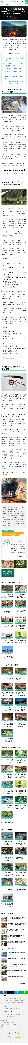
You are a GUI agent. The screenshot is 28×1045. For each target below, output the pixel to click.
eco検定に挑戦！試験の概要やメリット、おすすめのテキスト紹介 (20, 807)
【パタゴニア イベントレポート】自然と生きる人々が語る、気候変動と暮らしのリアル (16, 924)
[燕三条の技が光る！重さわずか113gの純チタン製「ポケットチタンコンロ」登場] (7, 894)
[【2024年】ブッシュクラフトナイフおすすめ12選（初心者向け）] (7, 668)
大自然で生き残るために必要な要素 (15, 78)
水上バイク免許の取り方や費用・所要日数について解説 (7, 807)
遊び (7, 1008)
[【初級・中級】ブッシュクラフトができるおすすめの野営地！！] (7, 698)
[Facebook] (3, 992)
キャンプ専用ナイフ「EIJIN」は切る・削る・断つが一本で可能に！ (20, 678)
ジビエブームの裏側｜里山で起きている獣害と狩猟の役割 (7, 596)
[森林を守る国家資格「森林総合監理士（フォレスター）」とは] (21, 631)
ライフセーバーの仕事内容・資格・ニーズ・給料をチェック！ (7, 658)
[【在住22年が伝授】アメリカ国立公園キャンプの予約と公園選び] (7, 832)
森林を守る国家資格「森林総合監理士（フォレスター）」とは (20, 642)
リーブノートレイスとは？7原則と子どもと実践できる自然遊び (20, 761)
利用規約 (10, 1014)
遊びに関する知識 (6, 802)
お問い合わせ (4, 1016)
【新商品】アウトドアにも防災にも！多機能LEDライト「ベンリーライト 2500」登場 (7, 889)
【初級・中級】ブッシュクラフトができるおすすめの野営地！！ (7, 709)
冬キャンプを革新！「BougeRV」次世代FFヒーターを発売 (20, 843)
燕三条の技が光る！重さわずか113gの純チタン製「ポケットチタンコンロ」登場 (7, 905)
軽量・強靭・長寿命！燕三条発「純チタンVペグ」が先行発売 (7, 859)
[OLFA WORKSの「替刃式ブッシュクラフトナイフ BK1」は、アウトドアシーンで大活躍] (7, 683)
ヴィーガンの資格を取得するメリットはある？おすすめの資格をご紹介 (20, 776)
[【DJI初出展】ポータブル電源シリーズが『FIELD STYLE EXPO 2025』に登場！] (21, 848)
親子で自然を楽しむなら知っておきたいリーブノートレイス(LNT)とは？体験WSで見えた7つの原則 (7, 761)
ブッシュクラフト (9, 358)
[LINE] (24, 992)
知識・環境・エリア (14, 1008)
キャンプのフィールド (7, 674)
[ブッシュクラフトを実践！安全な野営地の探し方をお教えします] (21, 698)
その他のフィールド (19, 854)
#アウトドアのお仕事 (7, 532)
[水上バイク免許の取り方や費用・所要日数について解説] (7, 796)
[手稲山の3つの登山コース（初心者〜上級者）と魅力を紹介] (4, 957)
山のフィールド (18, 839)
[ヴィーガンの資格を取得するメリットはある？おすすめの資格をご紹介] (21, 765)
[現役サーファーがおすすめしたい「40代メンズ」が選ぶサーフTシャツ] (4, 969)
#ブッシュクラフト (18, 532)
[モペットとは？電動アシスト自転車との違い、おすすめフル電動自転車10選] (4, 963)
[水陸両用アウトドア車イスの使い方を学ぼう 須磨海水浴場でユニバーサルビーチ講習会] (7, 781)
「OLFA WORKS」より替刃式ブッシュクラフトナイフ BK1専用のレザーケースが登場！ (20, 694)
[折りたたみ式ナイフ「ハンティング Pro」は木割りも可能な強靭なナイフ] (21, 714)
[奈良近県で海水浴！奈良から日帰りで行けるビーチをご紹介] (4, 951)
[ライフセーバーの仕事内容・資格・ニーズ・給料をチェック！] (7, 647)
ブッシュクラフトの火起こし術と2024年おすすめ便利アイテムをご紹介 (7, 725)
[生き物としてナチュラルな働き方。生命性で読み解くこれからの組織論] (4, 934)
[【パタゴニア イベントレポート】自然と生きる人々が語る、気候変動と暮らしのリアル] (4, 922)
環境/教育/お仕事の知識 (7, 591)
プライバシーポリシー (19, 1014)
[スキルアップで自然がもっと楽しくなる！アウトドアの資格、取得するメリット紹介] (21, 585)
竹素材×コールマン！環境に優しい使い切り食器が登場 (20, 889)
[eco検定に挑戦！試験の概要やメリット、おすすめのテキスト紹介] (21, 796)
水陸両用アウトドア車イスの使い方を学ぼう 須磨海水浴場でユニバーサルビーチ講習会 (7, 792)
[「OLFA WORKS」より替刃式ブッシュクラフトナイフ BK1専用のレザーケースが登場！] (21, 683)
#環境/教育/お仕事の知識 (8, 530)
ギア (2, 1008)
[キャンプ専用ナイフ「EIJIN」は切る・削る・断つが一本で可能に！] (21, 668)
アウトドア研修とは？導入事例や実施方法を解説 (7, 626)
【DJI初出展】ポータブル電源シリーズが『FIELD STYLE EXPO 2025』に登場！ (20, 859)
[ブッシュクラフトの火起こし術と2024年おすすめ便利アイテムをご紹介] (7, 714)
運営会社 (3, 1014)
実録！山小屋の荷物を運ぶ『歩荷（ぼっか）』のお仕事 (20, 611)
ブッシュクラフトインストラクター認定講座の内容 (15, 65)
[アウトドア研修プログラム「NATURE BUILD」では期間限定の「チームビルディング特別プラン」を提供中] (7, 601)
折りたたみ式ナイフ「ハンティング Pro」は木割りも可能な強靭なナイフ (20, 725)
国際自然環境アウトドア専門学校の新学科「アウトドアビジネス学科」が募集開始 (20, 627)
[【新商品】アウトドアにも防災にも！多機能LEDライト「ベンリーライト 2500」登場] (7, 879)
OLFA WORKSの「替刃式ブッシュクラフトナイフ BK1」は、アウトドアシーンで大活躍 (7, 694)
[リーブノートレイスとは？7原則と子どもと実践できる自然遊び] (21, 750)
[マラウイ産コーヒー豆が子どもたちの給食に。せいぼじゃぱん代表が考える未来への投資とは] (4, 916)
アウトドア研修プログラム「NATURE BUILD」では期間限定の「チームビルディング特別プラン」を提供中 (7, 611)
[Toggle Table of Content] (15, 54)
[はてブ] (17, 992)
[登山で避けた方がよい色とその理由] (4, 975)
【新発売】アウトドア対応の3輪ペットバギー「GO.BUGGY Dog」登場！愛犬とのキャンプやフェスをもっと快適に (20, 874)
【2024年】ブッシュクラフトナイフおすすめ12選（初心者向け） (7, 678)
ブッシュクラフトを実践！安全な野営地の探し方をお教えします (20, 709)
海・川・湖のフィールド (7, 787)
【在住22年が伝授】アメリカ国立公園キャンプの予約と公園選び (7, 843)
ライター (12, 1016)
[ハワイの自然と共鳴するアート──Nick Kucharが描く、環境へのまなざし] (4, 928)
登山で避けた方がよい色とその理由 (15, 976)
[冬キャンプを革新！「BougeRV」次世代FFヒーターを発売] (21, 832)
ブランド (24, 1008)
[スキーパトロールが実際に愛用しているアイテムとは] (7, 631)
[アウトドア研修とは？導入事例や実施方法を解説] (7, 616)
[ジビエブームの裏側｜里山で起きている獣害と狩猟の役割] (7, 585)
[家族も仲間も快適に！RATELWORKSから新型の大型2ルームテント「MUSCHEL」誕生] (7, 863)
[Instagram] (15, 1032)
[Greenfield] (5, 1)
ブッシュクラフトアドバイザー (15, 68)
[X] (10, 992)
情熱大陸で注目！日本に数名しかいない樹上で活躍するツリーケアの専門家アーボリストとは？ (7, 822)
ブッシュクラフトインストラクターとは (15, 59)
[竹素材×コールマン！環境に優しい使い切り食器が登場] (21, 879)
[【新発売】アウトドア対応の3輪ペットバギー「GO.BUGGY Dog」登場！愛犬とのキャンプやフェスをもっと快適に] (21, 863)
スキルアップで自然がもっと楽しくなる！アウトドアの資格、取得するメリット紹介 (20, 596)
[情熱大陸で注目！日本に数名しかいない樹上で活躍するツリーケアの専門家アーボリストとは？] (7, 812)
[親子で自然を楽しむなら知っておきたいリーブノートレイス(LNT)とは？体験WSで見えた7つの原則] (7, 750)
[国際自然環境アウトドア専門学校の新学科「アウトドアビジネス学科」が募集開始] (21, 616)
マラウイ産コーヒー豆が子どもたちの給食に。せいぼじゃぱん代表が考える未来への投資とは (16, 918)
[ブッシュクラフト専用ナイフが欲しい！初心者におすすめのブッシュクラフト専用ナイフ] (7, 729)
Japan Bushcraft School (9, 165)
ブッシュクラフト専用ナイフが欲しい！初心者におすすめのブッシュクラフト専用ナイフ (7, 740)
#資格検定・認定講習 (7, 534)
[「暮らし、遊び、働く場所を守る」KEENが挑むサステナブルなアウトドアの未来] (4, 940)
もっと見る (22, 983)
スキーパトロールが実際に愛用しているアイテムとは (7, 642)
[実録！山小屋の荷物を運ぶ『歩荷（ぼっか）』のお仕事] (21, 601)
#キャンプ (16, 534)
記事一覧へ (21, 556)
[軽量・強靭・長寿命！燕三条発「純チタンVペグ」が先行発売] (7, 848)
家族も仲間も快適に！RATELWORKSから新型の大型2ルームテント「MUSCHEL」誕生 (7, 874)
